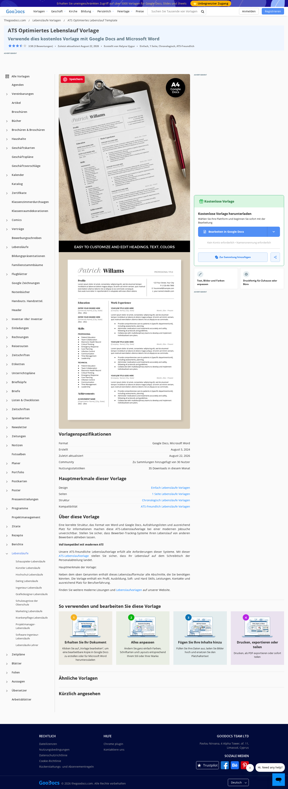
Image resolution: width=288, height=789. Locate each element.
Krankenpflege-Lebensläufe (32, 617)
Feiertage (123, 11)
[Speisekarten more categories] (7, 419)
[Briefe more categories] (7, 391)
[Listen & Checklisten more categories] (7, 401)
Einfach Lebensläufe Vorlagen (170, 488)
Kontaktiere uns (114, 749)
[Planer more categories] (7, 464)
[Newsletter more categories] (7, 428)
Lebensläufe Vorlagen (47, 20)
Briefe (16, 391)
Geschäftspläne (22, 157)
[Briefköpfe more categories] (7, 382)
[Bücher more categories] (7, 121)
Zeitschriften (21, 355)
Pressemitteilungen (25, 499)
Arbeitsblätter (21, 699)
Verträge (18, 229)
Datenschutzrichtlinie (53, 755)
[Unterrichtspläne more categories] (7, 373)
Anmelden (249, 11)
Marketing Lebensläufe (29, 611)
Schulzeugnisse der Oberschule (27, 602)
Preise (140, 11)
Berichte (17, 544)
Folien (16, 672)
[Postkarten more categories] (7, 482)
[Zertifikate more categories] (7, 193)
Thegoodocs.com (15, 20)
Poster (16, 490)
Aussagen (18, 681)
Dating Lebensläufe (27, 581)
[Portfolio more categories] (7, 473)
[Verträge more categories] (7, 229)
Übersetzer (19, 690)
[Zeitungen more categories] (7, 437)
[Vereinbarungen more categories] (7, 94)
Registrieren (273, 11)
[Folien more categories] (7, 673)
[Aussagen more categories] (7, 682)
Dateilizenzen (48, 744)
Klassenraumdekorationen (30, 211)
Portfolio (18, 472)
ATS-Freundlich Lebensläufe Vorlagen (165, 506)
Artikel (16, 103)
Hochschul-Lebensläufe (29, 574)
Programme (20, 508)
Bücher (16, 121)
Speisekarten (21, 418)
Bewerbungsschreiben (27, 238)
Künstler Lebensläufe (28, 568)
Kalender (18, 175)
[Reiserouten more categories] (7, 346)
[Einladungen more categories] (7, 328)
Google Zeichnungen (26, 283)
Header (17, 310)
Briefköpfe (19, 382)
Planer (16, 463)
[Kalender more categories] (7, 175)
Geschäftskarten (23, 148)
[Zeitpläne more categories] (7, 655)
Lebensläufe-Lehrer (27, 645)
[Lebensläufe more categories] (7, 247)
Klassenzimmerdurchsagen (30, 202)
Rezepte (17, 535)
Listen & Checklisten (25, 400)
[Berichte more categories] (7, 545)
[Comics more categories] (7, 220)
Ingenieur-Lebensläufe (29, 587)
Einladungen (20, 328)
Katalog (17, 184)
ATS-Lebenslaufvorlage (75, 556)
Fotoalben (19, 454)
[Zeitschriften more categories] (7, 355)
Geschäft (57, 11)
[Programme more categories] (7, 509)
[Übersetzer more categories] (7, 691)
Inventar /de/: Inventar (27, 319)
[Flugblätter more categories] (7, 274)
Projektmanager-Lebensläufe (25, 626)
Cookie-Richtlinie (50, 761)
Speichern (76, 79)
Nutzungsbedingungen (54, 749)
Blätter (17, 663)
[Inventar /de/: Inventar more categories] (7, 319)
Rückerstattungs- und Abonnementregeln (66, 766)
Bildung (86, 11)
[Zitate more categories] (7, 527)
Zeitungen (19, 436)
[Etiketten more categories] (7, 364)
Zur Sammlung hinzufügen (235, 257)
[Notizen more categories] (7, 446)
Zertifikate (19, 193)
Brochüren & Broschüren (28, 130)
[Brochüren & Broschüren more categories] (7, 130)
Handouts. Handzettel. (27, 301)
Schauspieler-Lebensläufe (30, 561)
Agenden (18, 85)
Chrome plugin (113, 744)
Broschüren (19, 112)
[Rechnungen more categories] (7, 337)
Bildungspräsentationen (28, 256)
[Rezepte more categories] (7, 536)
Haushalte (19, 139)
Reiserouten (20, 346)
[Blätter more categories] (7, 664)
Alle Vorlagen (21, 76)
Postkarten (19, 481)
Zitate (16, 526)
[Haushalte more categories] (7, 139)
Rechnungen (20, 337)
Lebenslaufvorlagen (129, 590)
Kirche (73, 11)
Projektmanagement (26, 517)
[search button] (203, 11)
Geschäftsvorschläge (26, 166)
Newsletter (19, 427)
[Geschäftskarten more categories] (7, 148)
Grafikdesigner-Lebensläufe (32, 594)
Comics (17, 220)
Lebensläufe (20, 247)
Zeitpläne (18, 654)
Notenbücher (21, 292)
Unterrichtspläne (23, 373)
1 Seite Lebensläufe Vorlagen (171, 494)
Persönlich (104, 11)
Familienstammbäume (27, 265)
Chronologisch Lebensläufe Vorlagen (166, 500)
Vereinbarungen (23, 94)
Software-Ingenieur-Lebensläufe (27, 636)
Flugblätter (19, 274)
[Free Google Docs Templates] (15, 11)
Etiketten (18, 364)
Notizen (17, 445)
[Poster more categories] (7, 491)
